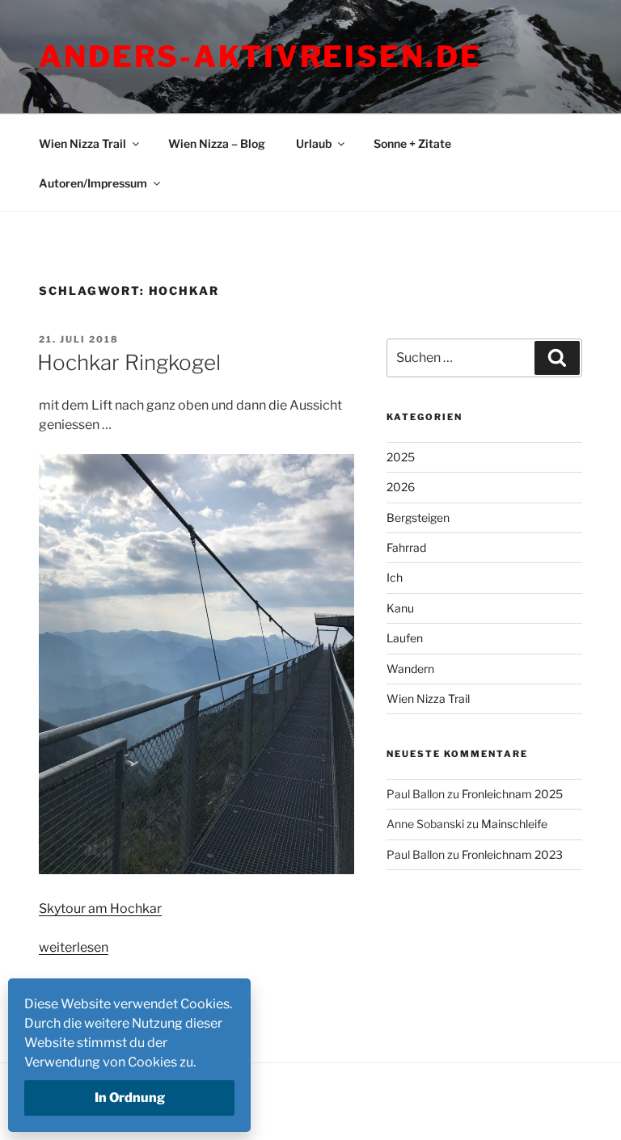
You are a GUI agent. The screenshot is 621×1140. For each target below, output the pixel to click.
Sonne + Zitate (412, 143)
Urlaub (314, 143)
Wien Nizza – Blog (216, 143)
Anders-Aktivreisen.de (260, 56)
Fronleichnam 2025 (512, 794)
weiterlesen (73, 947)
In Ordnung (130, 1097)
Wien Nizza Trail (82, 143)
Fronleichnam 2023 (512, 854)
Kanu (400, 608)
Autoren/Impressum (93, 183)
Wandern (410, 668)
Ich (395, 577)
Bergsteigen (418, 517)
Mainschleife (514, 824)
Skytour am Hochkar (100, 908)
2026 (401, 487)
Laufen (405, 638)
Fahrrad (406, 547)
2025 (401, 457)
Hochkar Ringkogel (129, 362)
